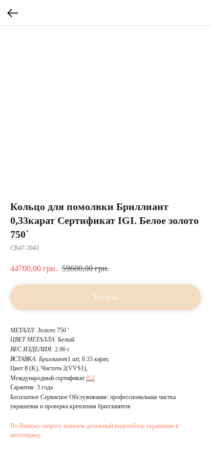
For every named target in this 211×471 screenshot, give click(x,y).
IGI (90, 378)
